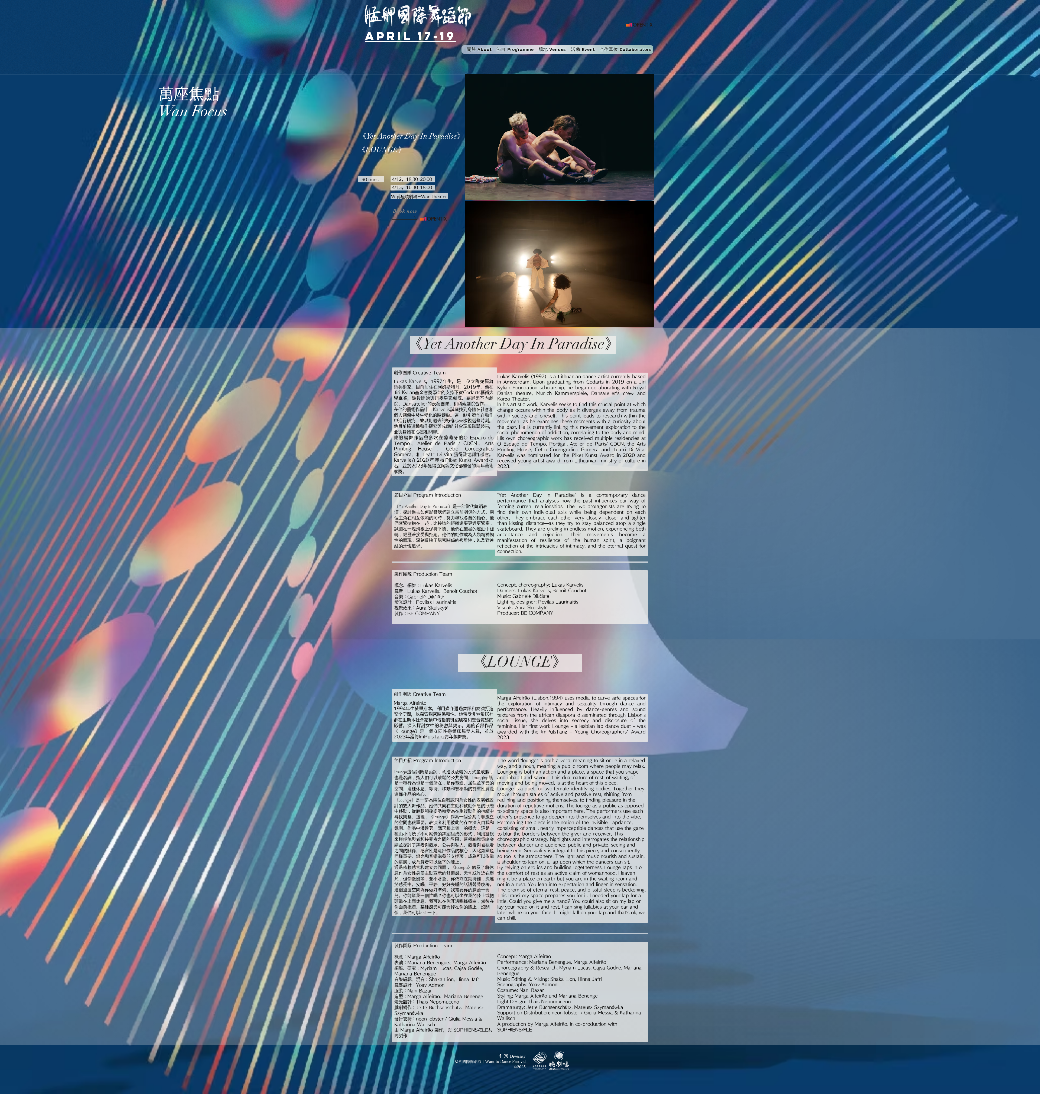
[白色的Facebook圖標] (500, 1056)
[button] (515, 49)
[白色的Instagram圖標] (506, 1056)
